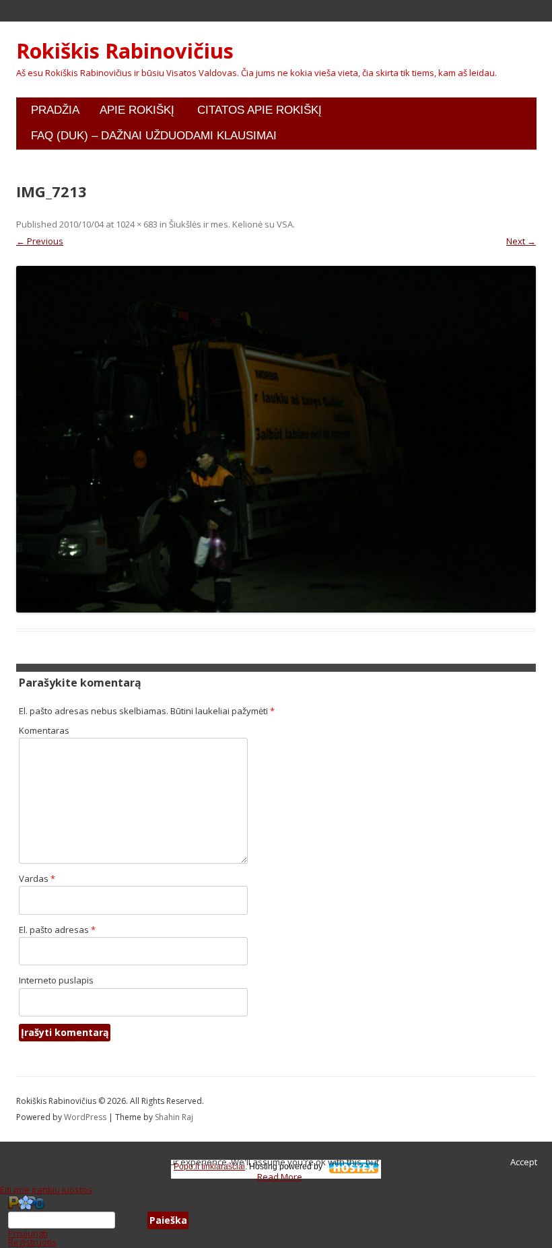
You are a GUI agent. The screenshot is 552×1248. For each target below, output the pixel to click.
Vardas (37, 878)
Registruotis (32, 1242)
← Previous (39, 241)
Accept (523, 1162)
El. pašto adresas (57, 930)
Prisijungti (28, 1233)
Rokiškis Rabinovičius (125, 51)
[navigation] (276, 1220)
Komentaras (44, 730)
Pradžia (55, 110)
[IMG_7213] (276, 439)
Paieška (131, 1220)
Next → (521, 241)
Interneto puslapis (56, 980)
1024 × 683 (137, 224)
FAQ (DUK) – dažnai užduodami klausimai (154, 135)
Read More (279, 1177)
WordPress (86, 1117)
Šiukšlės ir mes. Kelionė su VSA (231, 224)
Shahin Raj (174, 1117)
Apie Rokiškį (137, 110)
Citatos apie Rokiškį (259, 110)
